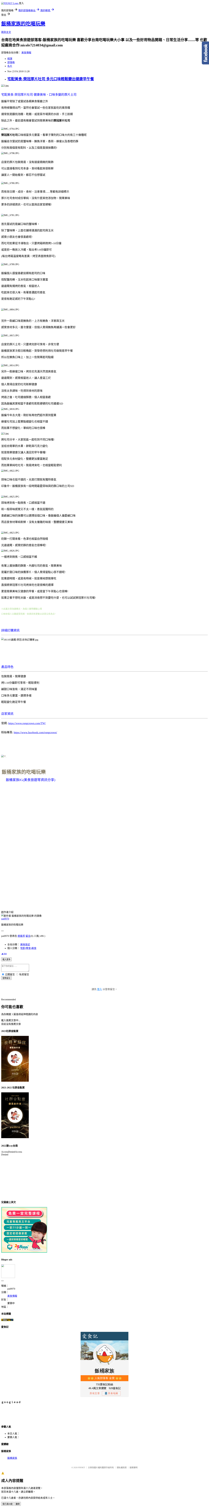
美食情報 (26, 52)
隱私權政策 (122, 1467)
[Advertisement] (57, 1414)
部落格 (11, 62)
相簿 (9, 58)
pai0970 (5, 918)
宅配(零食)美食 (28, 948)
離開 (18, 1504)
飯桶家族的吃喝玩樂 (23, 23)
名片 (9, 66)
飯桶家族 (12, 1458)
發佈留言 (6, 978)
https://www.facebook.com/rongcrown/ (35, 732)
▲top (4, 953)
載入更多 (6, 959)
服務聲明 (134, 1467)
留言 (28, 936)
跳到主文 (6, 32)
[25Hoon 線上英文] (24, 1252)
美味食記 (25, 944)
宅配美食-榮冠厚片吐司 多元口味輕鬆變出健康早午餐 (50, 79)
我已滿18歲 (7, 1504)
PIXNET (81, 1467)
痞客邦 (21, 936)
